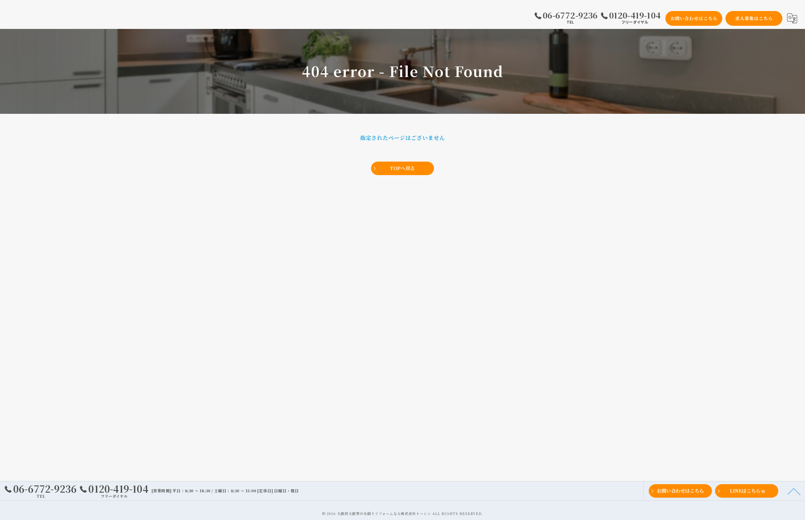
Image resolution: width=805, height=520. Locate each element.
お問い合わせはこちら (694, 18)
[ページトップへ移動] (794, 491)
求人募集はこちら (754, 18)
